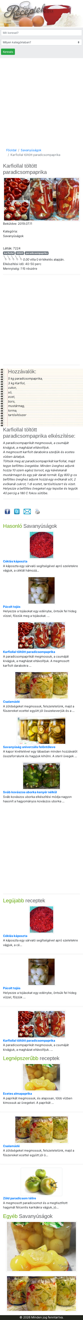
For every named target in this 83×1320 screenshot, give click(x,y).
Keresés (8, 51)
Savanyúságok (31, 150)
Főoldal (11, 150)
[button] (9, 199)
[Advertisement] (41, 102)
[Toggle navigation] (9, 22)
